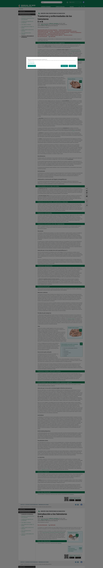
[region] (52, 63)
